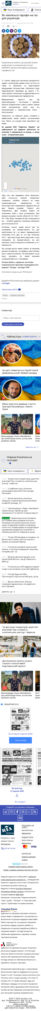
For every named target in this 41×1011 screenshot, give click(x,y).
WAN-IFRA (19, 894)
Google (6, 283)
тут (25, 885)
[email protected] (20, 1004)
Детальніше (5, 844)
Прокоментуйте (11, 289)
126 (14, 26)
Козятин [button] (16, 4)
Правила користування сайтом (20, 867)
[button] (3, 3)
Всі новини (35, 3)
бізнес (5, 295)
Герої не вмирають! (16, 10)
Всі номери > (20, 802)
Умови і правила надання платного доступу (20, 870)
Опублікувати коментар (13, 324)
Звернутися (26, 833)
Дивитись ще (32, 447)
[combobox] (30, 336)
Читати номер (20, 740)
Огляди (24, 860)
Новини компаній (17, 295)
